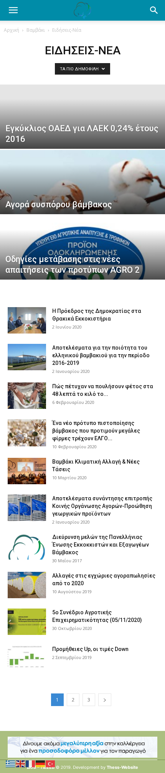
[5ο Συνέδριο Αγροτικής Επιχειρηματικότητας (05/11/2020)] (27, 622)
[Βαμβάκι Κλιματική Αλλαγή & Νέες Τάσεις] (27, 471)
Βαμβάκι (35, 30)
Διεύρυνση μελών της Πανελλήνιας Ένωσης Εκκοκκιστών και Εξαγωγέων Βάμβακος (100, 544)
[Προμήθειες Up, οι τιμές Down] (27, 658)
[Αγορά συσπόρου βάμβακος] (82, 201)
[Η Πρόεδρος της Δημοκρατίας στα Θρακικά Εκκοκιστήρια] (27, 320)
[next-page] (104, 699)
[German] (41, 763)
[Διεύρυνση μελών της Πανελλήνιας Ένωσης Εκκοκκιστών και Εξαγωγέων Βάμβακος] (27, 546)
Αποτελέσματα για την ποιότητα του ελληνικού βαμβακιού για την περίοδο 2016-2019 (101, 355)
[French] (31, 763)
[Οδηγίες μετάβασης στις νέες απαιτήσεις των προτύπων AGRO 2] (82, 266)
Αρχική (11, 30)
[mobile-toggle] (13, 10)
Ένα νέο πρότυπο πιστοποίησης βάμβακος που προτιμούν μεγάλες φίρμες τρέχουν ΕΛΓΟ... (96, 430)
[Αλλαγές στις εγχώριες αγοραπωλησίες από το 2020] (27, 585)
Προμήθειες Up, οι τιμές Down (90, 649)
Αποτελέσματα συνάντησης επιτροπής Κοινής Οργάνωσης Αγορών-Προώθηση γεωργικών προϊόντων (102, 506)
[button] (154, 10)
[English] (21, 763)
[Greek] (11, 763)
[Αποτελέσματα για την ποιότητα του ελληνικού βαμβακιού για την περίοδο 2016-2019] (27, 357)
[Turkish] (51, 763)
